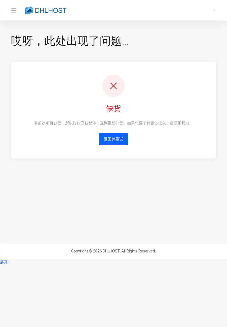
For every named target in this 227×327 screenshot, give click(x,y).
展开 (4, 262)
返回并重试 (113, 139)
